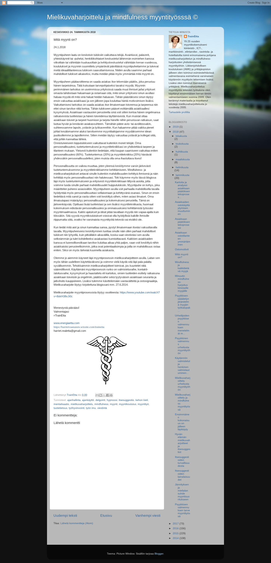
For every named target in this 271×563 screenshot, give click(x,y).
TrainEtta (193, 36)
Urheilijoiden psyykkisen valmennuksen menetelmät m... (182, 324)
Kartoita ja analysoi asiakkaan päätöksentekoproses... (182, 190)
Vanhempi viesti (147, 515)
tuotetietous (60, 408)
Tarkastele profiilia (179, 112)
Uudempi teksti (65, 515)
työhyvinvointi (76, 408)
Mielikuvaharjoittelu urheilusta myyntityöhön (182, 384)
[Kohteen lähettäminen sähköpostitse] (97, 395)
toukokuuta (182, 143)
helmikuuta (182, 167)
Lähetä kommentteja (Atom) (76, 523)
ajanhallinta (74, 400)
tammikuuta (182, 175)
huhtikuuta (182, 151)
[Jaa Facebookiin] (108, 395)
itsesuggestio (126, 400)
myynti (113, 404)
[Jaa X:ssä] (104, 395)
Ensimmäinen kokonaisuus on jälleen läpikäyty (182, 422)
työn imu (91, 408)
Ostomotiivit (182, 249)
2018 (176, 131)
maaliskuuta (183, 159)
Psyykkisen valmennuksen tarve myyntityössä (182, 510)
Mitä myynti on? (181, 256)
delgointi (100, 400)
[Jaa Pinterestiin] (111, 395)
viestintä (102, 408)
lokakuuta (181, 136)
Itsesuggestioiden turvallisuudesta (182, 461)
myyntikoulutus (127, 404)
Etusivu (106, 515)
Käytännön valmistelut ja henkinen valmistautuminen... (182, 365)
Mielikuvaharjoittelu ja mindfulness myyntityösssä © (122, 17)
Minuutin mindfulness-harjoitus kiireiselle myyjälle (182, 283)
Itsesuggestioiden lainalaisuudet (182, 475)
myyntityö (143, 404)
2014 (176, 538)
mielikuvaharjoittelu (82, 404)
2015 (176, 533)
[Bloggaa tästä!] (101, 395)
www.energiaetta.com (67, 323)
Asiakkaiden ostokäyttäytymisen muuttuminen (182, 208)
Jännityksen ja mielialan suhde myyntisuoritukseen (182, 492)
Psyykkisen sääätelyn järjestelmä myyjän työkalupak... (182, 303)
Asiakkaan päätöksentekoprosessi (182, 223)
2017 (176, 523)
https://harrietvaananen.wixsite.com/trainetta (79, 326)
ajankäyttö (88, 400)
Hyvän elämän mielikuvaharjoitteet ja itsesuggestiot (182, 443)
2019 (176, 126)
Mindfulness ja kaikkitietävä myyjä (182, 267)
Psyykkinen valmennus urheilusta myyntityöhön (182, 346)
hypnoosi (112, 400)
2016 (176, 528)
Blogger (158, 553)
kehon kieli (142, 400)
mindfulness (101, 404)
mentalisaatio (61, 404)
